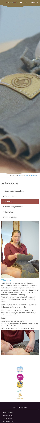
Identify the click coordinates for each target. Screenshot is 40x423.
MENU (34, 2)
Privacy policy (8, 415)
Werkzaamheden (23, 175)
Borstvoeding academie (13, 207)
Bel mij (10, 2)
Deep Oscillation (10, 196)
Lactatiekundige (10, 217)
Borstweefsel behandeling (14, 191)
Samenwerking (8, 421)
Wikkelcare (33, 175)
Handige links (8, 412)
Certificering (7, 418)
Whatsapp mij (21, 2)
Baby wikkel (9, 212)
